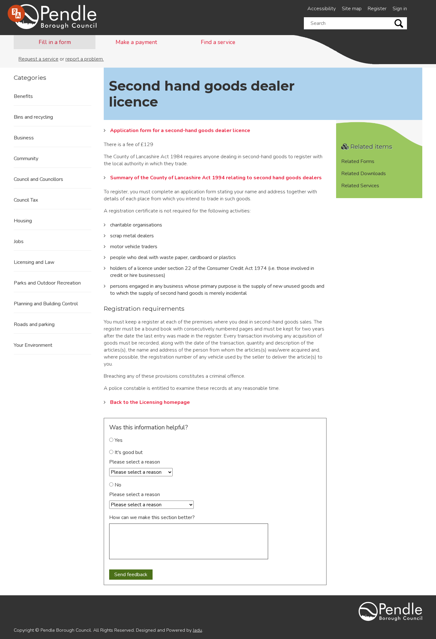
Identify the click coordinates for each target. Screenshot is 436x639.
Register (377, 8)
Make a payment (136, 42)
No (117, 484)
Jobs (19, 241)
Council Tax (26, 200)
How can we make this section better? (152, 517)
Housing (23, 220)
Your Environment (33, 345)
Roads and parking (34, 324)
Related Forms (357, 161)
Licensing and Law (34, 262)
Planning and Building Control (46, 303)
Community (26, 158)
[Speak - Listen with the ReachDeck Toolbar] (16, 13)
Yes (118, 440)
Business (24, 137)
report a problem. (84, 59)
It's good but (128, 452)
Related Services (360, 185)
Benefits (23, 96)
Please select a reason (134, 461)
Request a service (38, 59)
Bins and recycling (33, 117)
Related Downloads (363, 173)
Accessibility (321, 8)
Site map (352, 8)
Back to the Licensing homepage (150, 402)
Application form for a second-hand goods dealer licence (180, 130)
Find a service (218, 42)
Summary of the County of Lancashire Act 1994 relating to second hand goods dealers (216, 177)
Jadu (197, 630)
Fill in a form (55, 42)
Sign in (400, 8)
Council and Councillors (38, 179)
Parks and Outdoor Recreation (47, 282)
